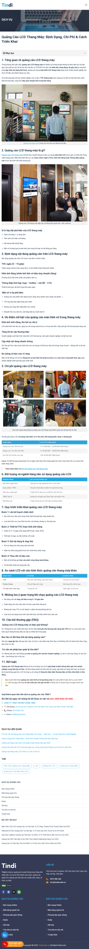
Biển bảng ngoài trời (9, 793)
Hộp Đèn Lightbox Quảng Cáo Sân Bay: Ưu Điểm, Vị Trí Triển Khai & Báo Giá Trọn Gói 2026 (35, 835)
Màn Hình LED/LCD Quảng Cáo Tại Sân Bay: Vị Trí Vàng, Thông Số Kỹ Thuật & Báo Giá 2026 (36, 827)
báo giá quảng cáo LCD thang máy (34, 469)
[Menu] (86, 4)
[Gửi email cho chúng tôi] (14, 892)
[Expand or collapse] (84, 53)
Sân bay (5, 805)
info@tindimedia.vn (18, 714)
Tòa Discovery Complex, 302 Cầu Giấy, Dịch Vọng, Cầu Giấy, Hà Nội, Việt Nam (44, 707)
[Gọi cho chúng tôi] (19, 892)
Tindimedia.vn (44, 945)
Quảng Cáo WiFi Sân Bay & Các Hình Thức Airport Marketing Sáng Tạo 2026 (30, 839)
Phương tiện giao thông (10, 797)
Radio (4, 801)
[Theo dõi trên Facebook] (3, 892)
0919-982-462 (18, 710)
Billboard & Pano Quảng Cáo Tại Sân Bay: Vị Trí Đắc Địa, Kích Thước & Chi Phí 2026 (33, 831)
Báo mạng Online (8, 789)
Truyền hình (6, 814)
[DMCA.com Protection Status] (7, 885)
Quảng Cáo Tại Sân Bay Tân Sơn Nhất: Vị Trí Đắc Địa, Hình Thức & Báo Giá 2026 (31, 843)
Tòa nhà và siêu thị (9, 810)
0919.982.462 (14, 943)
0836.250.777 (14, 945)
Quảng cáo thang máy (31, 143)
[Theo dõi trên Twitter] (8, 892)
